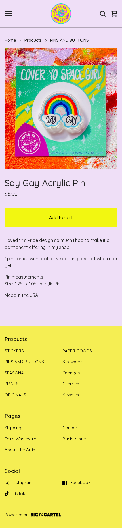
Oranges (71, 373)
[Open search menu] (103, 14)
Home (10, 40)
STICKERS (14, 351)
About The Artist (21, 449)
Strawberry (73, 361)
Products (33, 40)
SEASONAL (15, 373)
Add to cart (61, 217)
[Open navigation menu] (8, 14)
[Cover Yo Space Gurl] (61, 13)
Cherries (70, 383)
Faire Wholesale (20, 439)
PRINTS (12, 383)
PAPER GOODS (77, 351)
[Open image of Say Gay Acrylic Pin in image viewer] (61, 108)
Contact (70, 427)
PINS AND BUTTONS (69, 40)
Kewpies (70, 395)
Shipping (13, 427)
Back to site (74, 439)
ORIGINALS (15, 395)
